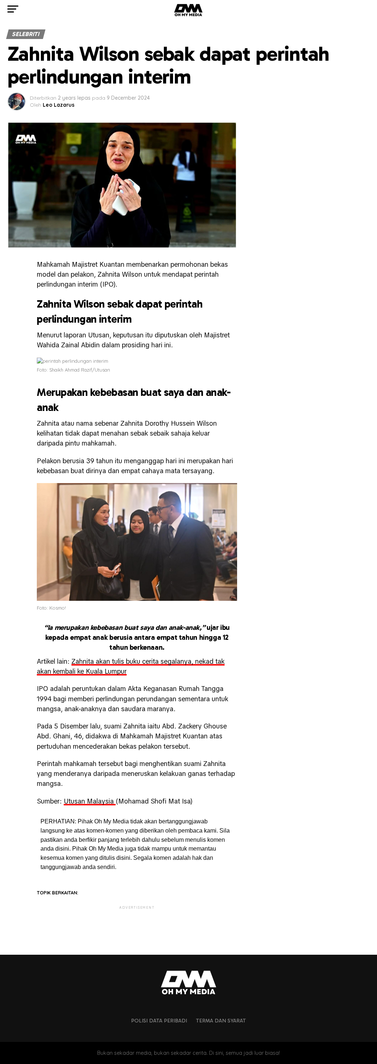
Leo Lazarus (58, 105)
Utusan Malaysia (90, 801)
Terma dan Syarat (221, 1020)
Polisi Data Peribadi (159, 1020)
